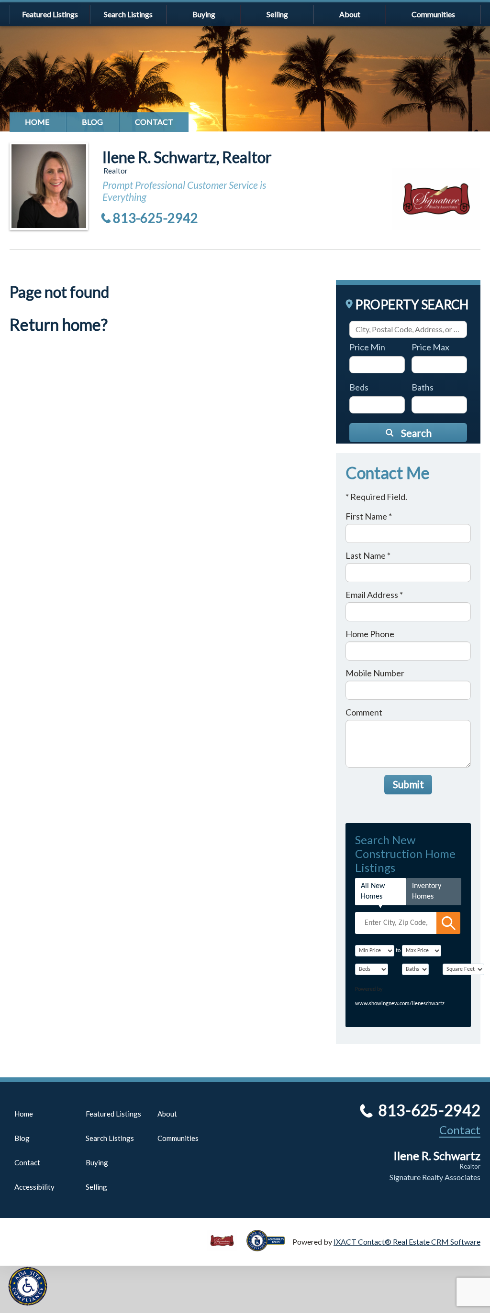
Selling (277, 14)
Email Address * (374, 594)
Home (37, 121)
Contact (154, 121)
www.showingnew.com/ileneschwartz (400, 1004)
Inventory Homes (426, 891)
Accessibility (34, 1187)
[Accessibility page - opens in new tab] (269, 1246)
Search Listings (128, 14)
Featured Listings (50, 14)
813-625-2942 (155, 218)
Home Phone (369, 634)
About (349, 14)
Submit (408, 784)
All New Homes (373, 891)
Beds (358, 387)
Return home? (59, 324)
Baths (423, 387)
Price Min (367, 347)
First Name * (368, 516)
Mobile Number (374, 673)
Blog (92, 121)
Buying (203, 14)
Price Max (430, 347)
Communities (433, 14)
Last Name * (367, 555)
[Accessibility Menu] (27, 1286)
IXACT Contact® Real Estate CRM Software (407, 1241)
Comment (363, 712)
